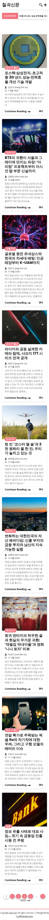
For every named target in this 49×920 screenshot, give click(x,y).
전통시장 (10, 248)
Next (23, 900)
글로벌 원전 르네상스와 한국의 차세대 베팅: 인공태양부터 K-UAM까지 (24, 258)
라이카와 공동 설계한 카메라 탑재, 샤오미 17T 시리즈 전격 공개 (24, 353)
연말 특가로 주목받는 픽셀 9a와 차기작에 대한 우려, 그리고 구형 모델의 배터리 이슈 (24, 742)
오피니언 (10, 152)
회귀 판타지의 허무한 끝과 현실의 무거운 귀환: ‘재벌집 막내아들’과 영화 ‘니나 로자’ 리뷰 (24, 642)
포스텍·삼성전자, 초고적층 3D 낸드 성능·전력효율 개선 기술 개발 (24, 77)
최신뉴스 (10, 530)
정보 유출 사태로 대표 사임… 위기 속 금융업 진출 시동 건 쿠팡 (24, 836)
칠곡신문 (10, 5)
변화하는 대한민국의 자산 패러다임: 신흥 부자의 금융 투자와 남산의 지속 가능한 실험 (24, 542)
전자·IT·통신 (12, 67)
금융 (8, 826)
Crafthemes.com (24, 916)
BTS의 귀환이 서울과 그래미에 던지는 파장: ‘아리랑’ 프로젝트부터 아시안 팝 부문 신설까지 (24, 164)
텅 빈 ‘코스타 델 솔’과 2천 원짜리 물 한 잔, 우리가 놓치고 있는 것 (23, 449)
